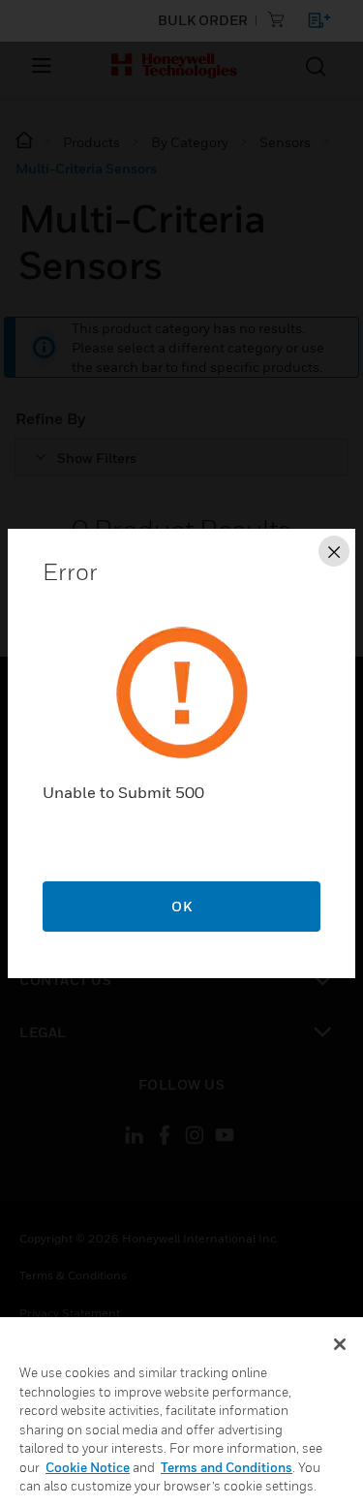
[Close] (339, 1344)
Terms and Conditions (226, 1467)
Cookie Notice (87, 1467)
